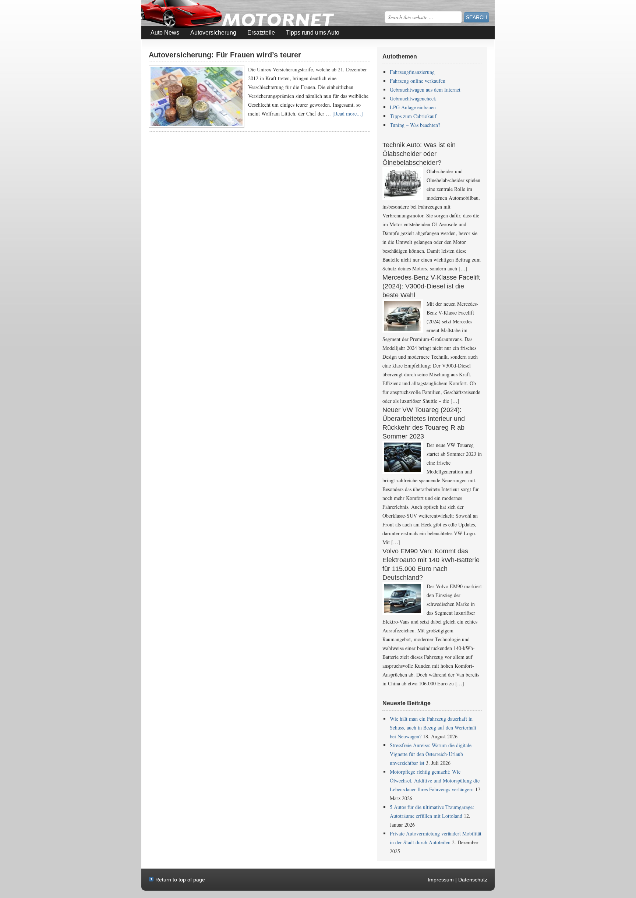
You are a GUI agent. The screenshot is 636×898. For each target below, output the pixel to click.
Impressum (441, 880)
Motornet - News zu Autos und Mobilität (200, 14)
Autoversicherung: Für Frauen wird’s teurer (225, 55)
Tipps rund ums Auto (312, 32)
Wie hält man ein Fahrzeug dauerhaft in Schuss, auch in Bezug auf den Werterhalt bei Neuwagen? (433, 727)
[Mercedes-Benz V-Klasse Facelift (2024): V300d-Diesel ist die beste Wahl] (402, 316)
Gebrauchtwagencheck (413, 98)
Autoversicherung (213, 32)
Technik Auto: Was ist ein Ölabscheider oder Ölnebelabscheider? (419, 153)
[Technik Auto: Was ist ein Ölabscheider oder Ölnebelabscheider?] (402, 183)
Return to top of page (180, 880)
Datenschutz (472, 880)
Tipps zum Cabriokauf (413, 116)
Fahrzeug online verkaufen (417, 80)
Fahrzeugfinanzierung (412, 71)
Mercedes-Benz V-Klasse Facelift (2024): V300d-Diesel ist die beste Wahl (431, 286)
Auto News (165, 32)
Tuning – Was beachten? (415, 124)
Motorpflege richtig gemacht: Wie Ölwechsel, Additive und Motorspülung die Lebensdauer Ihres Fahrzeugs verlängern (435, 780)
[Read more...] (347, 113)
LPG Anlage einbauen (413, 107)
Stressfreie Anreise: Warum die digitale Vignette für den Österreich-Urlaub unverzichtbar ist (430, 754)
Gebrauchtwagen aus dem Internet (425, 89)
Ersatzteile (261, 32)
